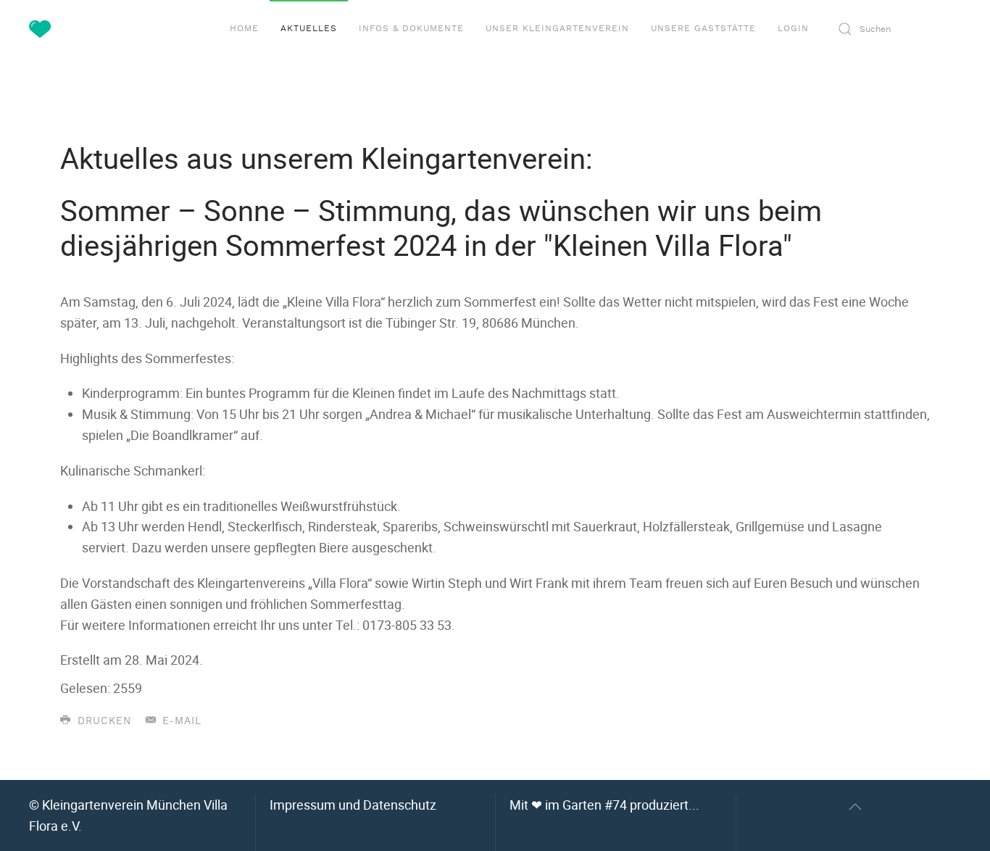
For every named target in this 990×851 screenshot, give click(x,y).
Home (244, 28)
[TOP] (855, 807)
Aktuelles (308, 28)
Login (793, 28)
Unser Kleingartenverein (557, 28)
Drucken (102, 721)
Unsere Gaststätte (703, 28)
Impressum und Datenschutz (353, 804)
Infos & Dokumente (411, 28)
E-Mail (179, 721)
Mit (604, 804)
